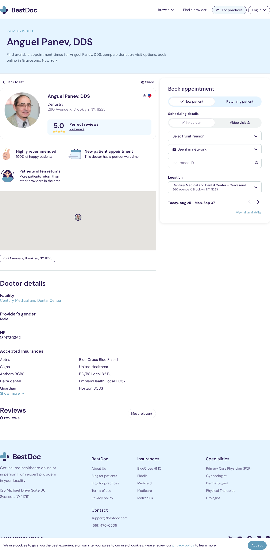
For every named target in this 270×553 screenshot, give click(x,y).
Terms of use (101, 490)
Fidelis (142, 476)
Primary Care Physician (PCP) (228, 468)
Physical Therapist (220, 490)
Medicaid (144, 483)
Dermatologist (217, 483)
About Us (99, 468)
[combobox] (211, 136)
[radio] (192, 101)
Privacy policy (102, 498)
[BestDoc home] (18, 10)
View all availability (249, 212)
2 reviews (76, 129)
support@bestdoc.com (109, 518)
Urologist (213, 498)
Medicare (144, 490)
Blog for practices (105, 483)
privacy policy (183, 545)
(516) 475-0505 (104, 525)
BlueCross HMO (149, 468)
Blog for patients (104, 476)
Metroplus (145, 498)
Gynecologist (216, 476)
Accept (257, 545)
